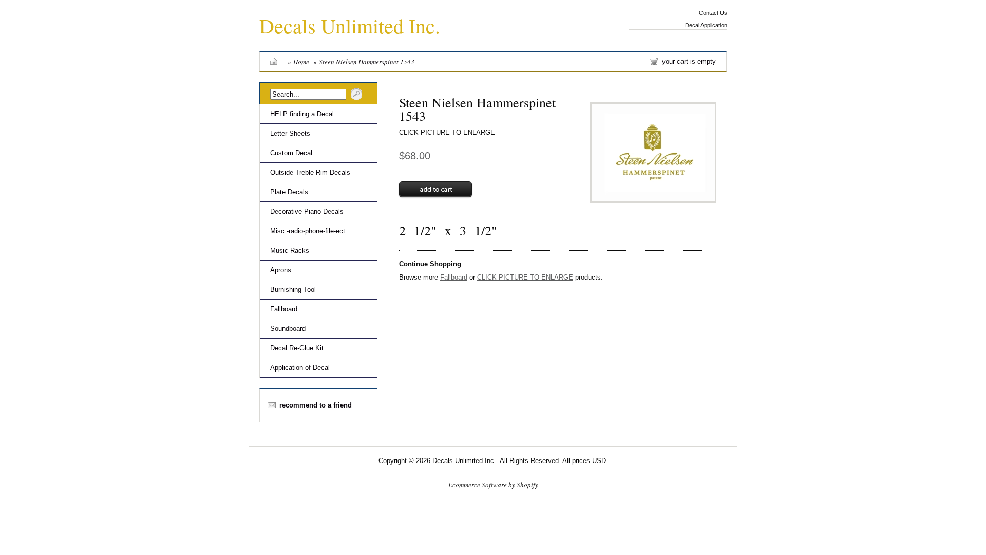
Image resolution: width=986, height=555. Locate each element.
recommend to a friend (315, 405)
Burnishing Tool (293, 289)
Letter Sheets (290, 133)
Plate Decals (289, 192)
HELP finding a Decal (302, 114)
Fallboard (283, 309)
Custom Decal (291, 153)
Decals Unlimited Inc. (349, 25)
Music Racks (289, 250)
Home (301, 61)
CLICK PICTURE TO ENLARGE (447, 132)
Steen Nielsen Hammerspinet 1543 (366, 61)
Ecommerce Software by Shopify (493, 484)
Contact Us (713, 13)
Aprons (280, 270)
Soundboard (288, 328)
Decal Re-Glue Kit (297, 348)
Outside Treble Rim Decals (310, 172)
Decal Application (706, 25)
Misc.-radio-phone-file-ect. (308, 231)
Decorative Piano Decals (307, 211)
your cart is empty (689, 61)
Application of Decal (300, 368)
